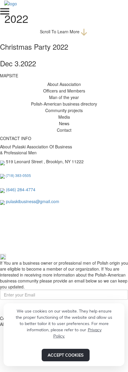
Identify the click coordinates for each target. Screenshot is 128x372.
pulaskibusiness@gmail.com (32, 201)
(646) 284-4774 (20, 189)
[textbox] (20, 189)
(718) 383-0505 (18, 175)
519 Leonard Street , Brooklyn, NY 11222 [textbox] (45, 161)
